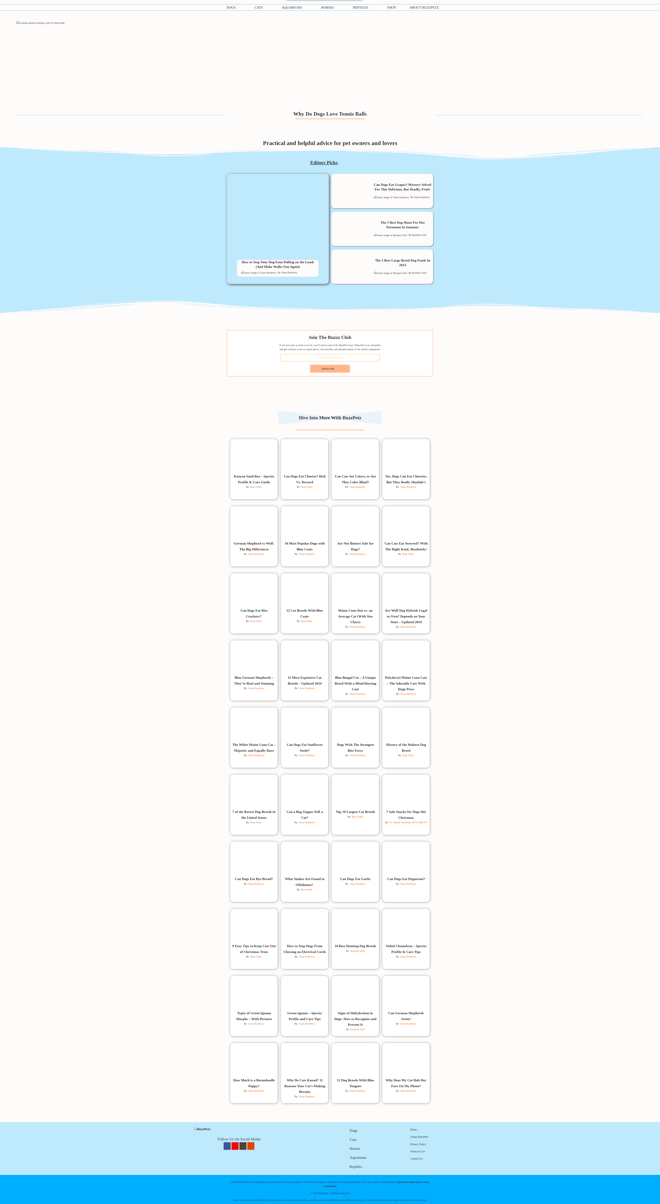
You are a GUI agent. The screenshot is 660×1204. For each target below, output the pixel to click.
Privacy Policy (418, 1144)
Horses (327, 7)
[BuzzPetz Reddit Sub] (250, 1146)
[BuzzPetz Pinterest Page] (235, 1146)
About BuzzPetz (424, 7)
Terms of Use (417, 1151)
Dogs (231, 7)
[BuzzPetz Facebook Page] (227, 1146)
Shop (391, 7)
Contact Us (416, 1158)
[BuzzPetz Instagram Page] (242, 1146)
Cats (259, 7)
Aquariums (292, 7)
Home (413, 1129)
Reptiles (360, 7)
